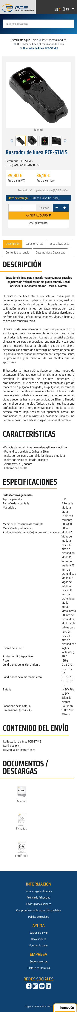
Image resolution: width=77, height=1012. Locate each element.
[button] (12, 141)
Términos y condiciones (38, 891)
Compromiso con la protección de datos (38, 910)
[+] (65, 208)
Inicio (35, 40)
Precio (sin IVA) (16, 181)
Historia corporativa (38, 968)
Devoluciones (38, 939)
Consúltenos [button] (38, 223)
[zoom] (38, 129)
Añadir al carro (37, 215)
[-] (57, 208)
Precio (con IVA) (45, 181)
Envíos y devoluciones (38, 904)
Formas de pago (38, 945)
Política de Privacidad (38, 897)
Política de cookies (38, 916)
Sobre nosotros (38, 961)
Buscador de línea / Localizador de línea (40, 44)
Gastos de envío (39, 932)
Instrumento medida (54, 40)
